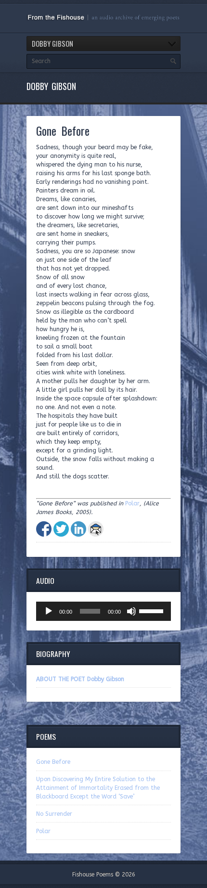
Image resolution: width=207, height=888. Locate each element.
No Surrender (54, 814)
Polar (132, 503)
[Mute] (131, 611)
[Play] (48, 611)
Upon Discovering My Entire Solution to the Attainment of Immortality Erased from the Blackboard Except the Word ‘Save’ (98, 788)
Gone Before (53, 762)
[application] (103, 611)
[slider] (152, 610)
